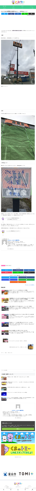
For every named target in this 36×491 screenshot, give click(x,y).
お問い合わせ (26, 488)
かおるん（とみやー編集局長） (14, 240)
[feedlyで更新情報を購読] (11, 248)
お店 (18, 485)
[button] (34, 370)
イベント (29, 485)
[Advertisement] (18, 23)
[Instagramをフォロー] (10, 248)
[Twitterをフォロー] (8, 248)
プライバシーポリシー (9, 488)
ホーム (6, 485)
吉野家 (7, 265)
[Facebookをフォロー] (9, 248)
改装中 (10, 265)
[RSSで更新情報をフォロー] (13, 248)
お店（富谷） (3, 265)
